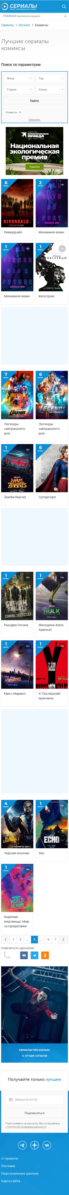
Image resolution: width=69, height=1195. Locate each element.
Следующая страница (63, 939)
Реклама (8, 1166)
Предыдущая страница (5, 939)
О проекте (9, 1158)
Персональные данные (20, 1173)
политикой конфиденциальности (27, 1127)
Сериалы (7, 25)
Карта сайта (10, 1181)
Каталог (24, 25)
